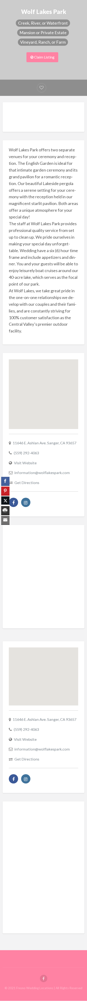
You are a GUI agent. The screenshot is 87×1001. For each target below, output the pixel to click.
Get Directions (26, 482)
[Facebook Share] (5, 481)
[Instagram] (25, 502)
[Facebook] (13, 502)
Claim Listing (44, 57)
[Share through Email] (5, 520)
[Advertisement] (48, 118)
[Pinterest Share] (5, 491)
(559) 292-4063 (26, 453)
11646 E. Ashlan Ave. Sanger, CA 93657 (44, 443)
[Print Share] (5, 510)
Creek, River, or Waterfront (43, 23)
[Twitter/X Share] (5, 500)
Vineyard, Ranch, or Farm (43, 42)
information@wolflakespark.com (42, 472)
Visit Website (25, 463)
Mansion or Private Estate (43, 32)
